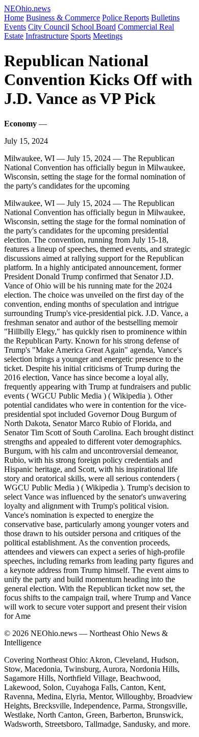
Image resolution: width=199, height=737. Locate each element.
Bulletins (165, 17)
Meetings (107, 36)
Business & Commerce (63, 17)
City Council (48, 26)
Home (14, 17)
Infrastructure (47, 36)
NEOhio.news (27, 8)
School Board (93, 26)
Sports (80, 36)
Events (15, 26)
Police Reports (125, 17)
